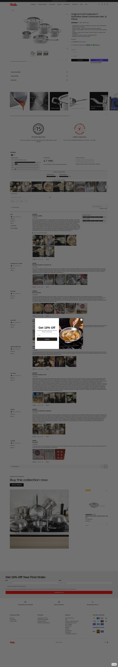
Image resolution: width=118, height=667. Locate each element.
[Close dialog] (81, 320)
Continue (47, 339)
